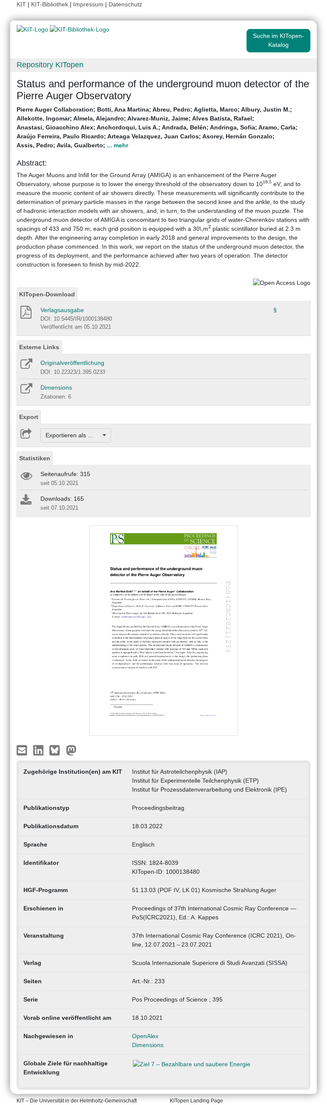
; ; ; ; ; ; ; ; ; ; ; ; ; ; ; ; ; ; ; (157, 127)
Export (28, 416)
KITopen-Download (47, 294)
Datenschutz (125, 4)
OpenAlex (145, 1036)
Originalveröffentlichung (72, 362)
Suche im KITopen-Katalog (278, 40)
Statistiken (34, 458)
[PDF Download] (25, 314)
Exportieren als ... (73, 435)
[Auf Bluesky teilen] (56, 749)
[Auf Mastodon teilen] (71, 749)
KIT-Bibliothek (50, 4)
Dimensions (56, 387)
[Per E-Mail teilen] (23, 749)
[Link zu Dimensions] (25, 391)
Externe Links (39, 347)
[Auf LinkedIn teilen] (39, 749)
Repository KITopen (50, 64)
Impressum (88, 4)
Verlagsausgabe (62, 310)
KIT (21, 4)
